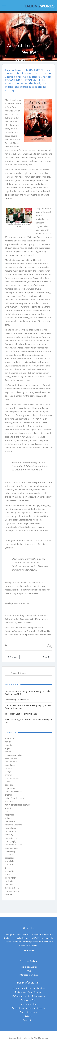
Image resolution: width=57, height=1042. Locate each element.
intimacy (8, 818)
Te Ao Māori (10, 877)
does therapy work (13, 791)
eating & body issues (14, 798)
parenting (9, 834)
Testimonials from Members (28, 992)
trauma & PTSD (12, 887)
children (8, 775)
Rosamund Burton (33, 59)
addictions (9, 738)
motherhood (10, 831)
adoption (9, 745)
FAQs (28, 971)
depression (10, 788)
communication (12, 778)
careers (8, 768)
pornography (10, 841)
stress (7, 874)
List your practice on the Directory (28, 988)
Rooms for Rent (28, 1000)
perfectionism (11, 838)
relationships (10, 851)
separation (10, 858)
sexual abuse (11, 861)
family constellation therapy (17, 804)
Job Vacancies (28, 1004)
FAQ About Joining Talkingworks (28, 996)
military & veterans (13, 824)
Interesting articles (28, 975)
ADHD (8, 741)
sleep (7, 868)
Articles (28, 1016)
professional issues (13, 844)
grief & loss (10, 808)
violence (8, 894)
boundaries (10, 765)
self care (9, 854)
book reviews (11, 761)
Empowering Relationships (17, 699)
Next (45, 657)
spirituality (9, 871)
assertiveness (11, 758)
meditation (10, 821)
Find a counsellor (28, 967)
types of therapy (12, 891)
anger (7, 748)
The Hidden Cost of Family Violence (21, 713)
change (8, 771)
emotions (9, 801)
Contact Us (28, 1020)
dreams (8, 794)
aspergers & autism (14, 755)
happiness (9, 814)
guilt (7, 811)
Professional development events (28, 1008)
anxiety (8, 751)
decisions (9, 785)
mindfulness (10, 828)
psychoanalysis (11, 848)
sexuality (9, 864)
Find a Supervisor (28, 1012)
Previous (13, 657)
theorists (9, 884)
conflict (8, 781)
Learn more (28, 950)
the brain (9, 881)
